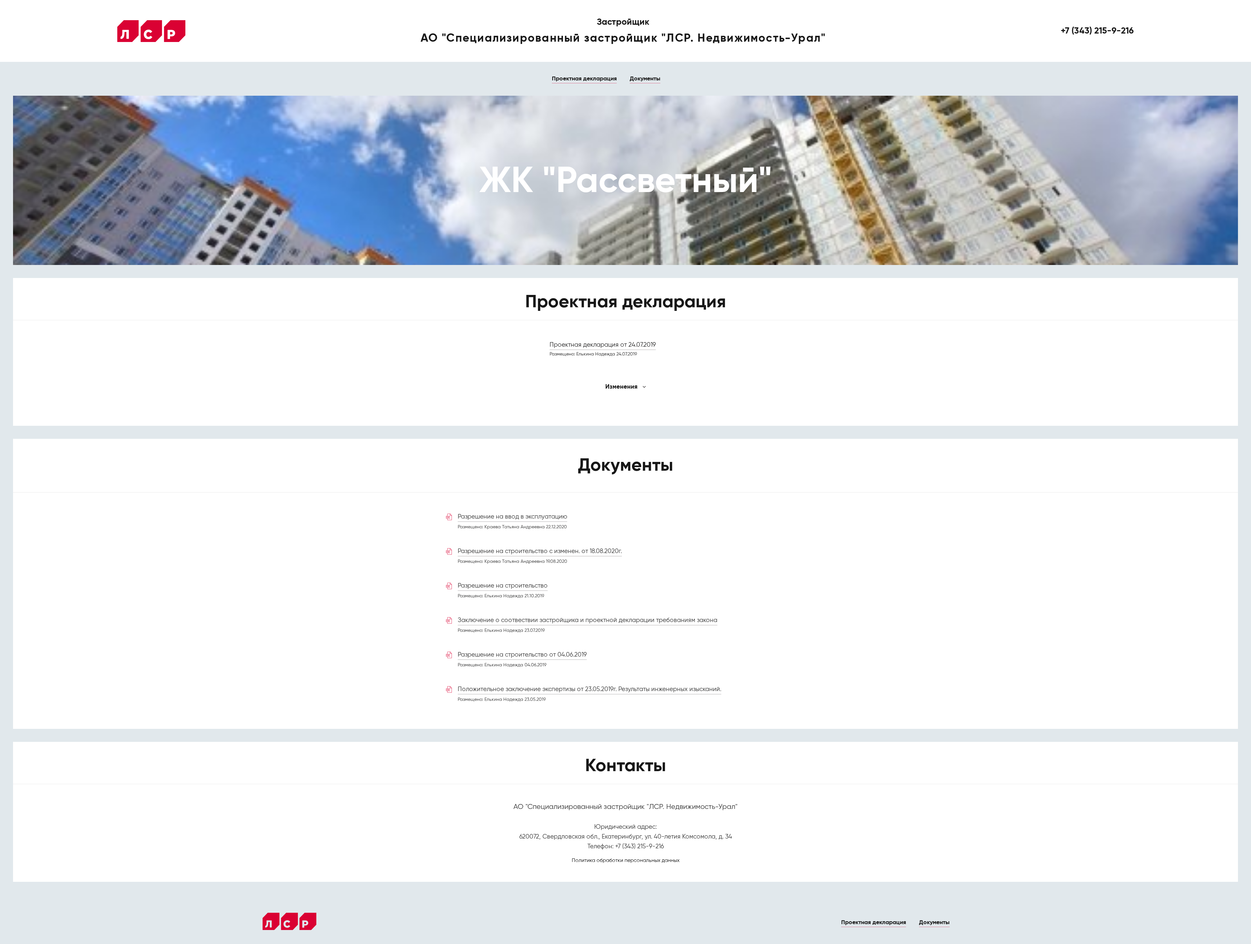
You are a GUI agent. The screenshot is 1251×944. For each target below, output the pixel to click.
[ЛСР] (151, 31)
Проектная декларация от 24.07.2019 (603, 345)
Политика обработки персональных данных (626, 860)
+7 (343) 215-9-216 (1097, 31)
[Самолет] (289, 921)
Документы (645, 79)
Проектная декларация (584, 79)
